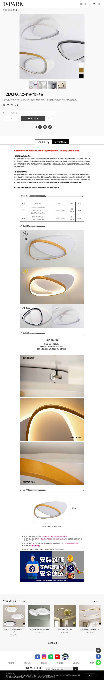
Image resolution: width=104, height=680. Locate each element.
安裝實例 (59, 142)
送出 (75, 669)
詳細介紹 (42, 142)
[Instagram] (44, 656)
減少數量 (5, 118)
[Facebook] (37, 656)
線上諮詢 (76, 663)
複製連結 (50, 127)
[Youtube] (57, 656)
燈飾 (9, 10)
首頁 (4, 10)
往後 (99, 602)
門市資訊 (11, 663)
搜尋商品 (90, 4)
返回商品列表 (52, 643)
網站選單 (99, 4)
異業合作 (93, 663)
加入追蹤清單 (49, 118)
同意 (90, 675)
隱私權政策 (51, 677)
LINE (45, 127)
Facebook (40, 127)
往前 (92, 602)
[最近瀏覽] (98, 650)
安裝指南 (44, 663)
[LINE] (50, 656)
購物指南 (27, 663)
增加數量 (17, 118)
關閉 (97, 675)
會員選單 (86, 4)
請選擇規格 (14, 113)
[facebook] (98, 656)
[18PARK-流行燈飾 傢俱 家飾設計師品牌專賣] (13, 4)
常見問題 (60, 663)
